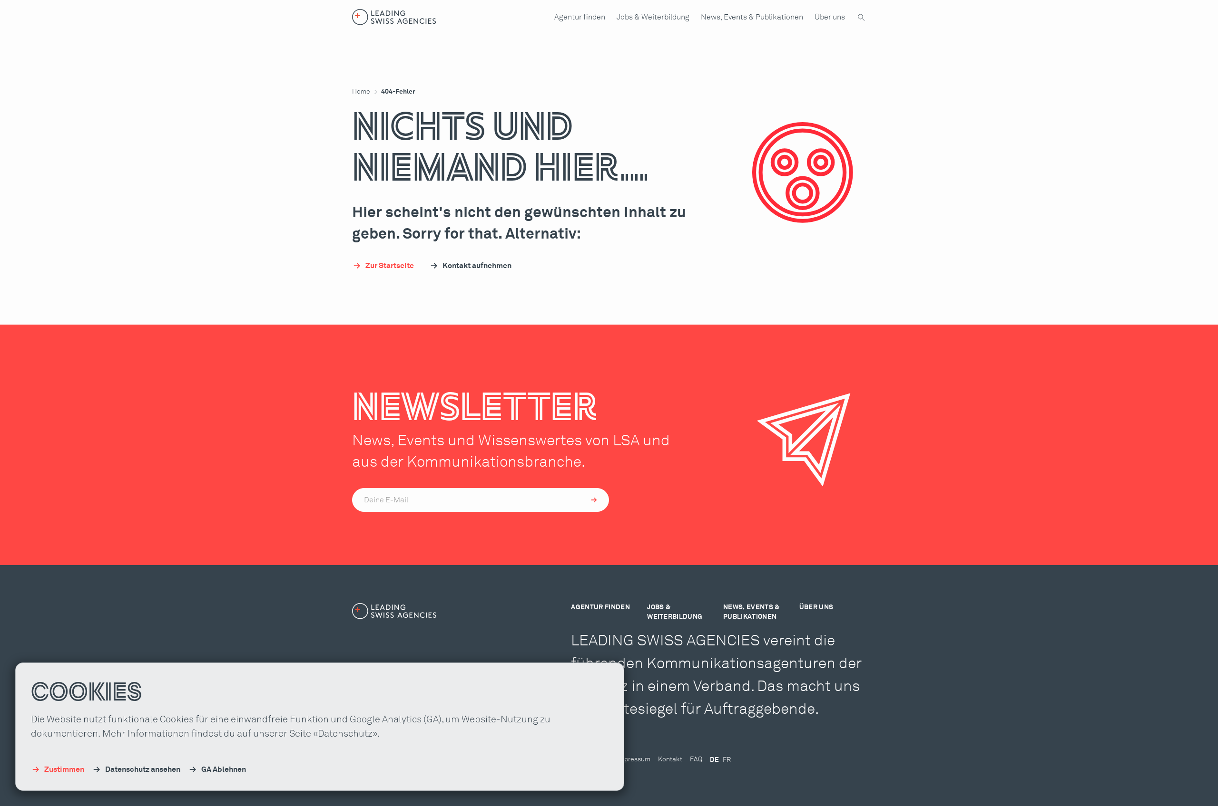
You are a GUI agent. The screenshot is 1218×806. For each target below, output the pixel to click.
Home (361, 91)
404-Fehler (398, 91)
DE (714, 760)
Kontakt (670, 759)
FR (727, 760)
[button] (580, 17)
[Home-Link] (394, 17)
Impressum (633, 759)
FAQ (696, 759)
